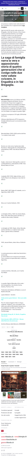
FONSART (9, 453)
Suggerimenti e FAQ (20, 415)
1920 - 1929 (19, 352)
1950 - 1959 (19, 354)
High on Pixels (12, 455)
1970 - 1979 (12, 356)
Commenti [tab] (12, 362)
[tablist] (14, 362)
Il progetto (17, 412)
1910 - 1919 (12, 352)
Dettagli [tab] (19, 362)
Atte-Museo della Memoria (15, 331)
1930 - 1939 (4, 354)
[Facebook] (2, 450)
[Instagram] (4, 450)
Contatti (17, 410)
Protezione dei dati (6, 412)
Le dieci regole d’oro (20, 417)
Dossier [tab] (4, 362)
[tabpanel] (14, 384)
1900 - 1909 (4, 352)
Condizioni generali (6, 410)
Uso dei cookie (5, 415)
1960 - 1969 (4, 356)
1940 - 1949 (12, 354)
